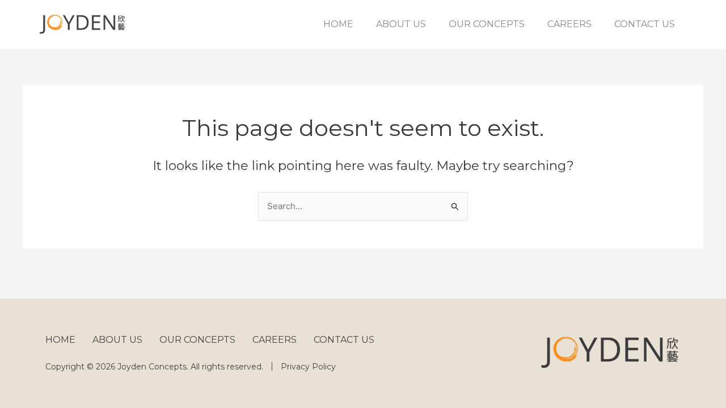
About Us (401, 24)
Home (338, 24)
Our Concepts (487, 24)
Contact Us (644, 24)
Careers (569, 24)
